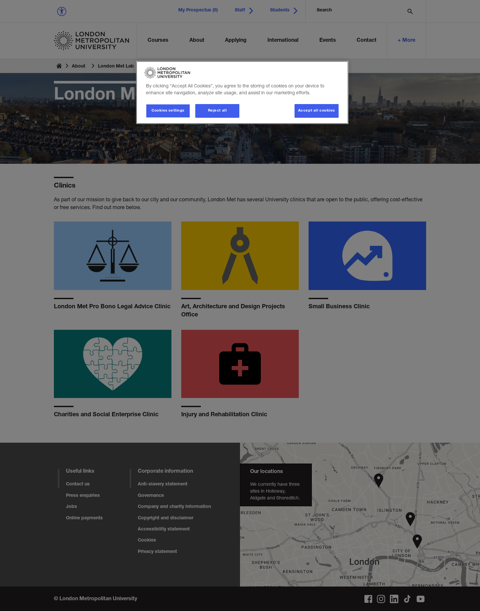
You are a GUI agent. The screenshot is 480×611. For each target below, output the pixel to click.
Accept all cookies (316, 111)
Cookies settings (168, 111)
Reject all (217, 111)
